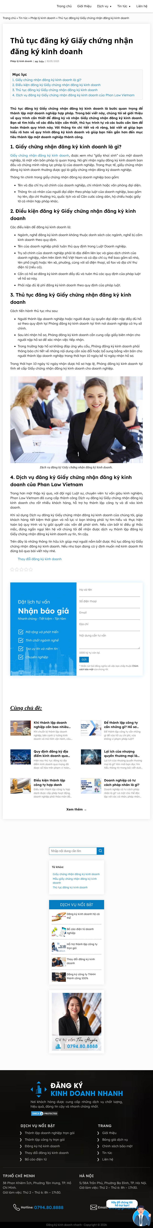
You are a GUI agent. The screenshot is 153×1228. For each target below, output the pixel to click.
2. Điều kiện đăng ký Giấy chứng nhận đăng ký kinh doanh (56, 85)
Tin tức (107, 1153)
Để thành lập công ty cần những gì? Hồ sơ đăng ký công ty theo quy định (121, 725)
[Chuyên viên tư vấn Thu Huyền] (76, 1022)
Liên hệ (107, 1159)
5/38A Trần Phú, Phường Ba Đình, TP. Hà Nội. (113, 1183)
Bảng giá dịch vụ (115, 1139)
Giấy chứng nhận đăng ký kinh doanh (39, 155)
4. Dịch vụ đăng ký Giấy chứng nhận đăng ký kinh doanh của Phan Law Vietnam (73, 95)
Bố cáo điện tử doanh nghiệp (80, 931)
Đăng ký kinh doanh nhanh (64, 1225)
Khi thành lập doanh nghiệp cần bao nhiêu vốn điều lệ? (51, 725)
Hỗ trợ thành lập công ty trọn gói (82, 946)
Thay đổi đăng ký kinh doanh (40, 559)
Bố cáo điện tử (36, 1159)
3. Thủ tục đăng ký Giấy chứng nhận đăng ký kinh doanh (55, 90)
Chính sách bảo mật (117, 1146)
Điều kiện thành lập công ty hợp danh (49, 782)
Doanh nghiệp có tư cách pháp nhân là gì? (122, 782)
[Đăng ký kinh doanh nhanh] (77, 1089)
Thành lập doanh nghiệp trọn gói (49, 1133)
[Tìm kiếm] (100, 851)
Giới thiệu (109, 1133)
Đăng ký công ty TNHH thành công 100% (81, 976)
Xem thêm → (76, 809)
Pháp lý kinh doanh (21, 61)
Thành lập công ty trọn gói (45, 1139)
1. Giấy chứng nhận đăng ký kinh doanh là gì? (46, 80)
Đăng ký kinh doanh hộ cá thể (83, 916)
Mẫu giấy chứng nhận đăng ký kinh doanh (75, 880)
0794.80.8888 (48, 1207)
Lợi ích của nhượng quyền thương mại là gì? (120, 753)
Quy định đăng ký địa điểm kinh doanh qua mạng (51, 753)
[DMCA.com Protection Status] (45, 1115)
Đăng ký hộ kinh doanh (42, 1146)
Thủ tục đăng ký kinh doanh (70, 887)
